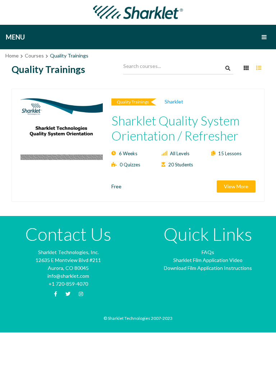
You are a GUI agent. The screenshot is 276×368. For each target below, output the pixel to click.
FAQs (208, 252)
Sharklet (174, 101)
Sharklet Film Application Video (208, 260)
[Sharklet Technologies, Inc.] (138, 12)
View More (236, 186)
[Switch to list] (258, 68)
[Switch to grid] (246, 68)
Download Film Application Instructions (208, 268)
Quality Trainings (133, 102)
